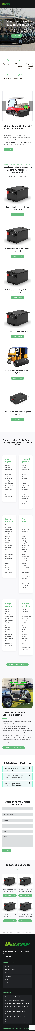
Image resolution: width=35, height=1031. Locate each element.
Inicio (8, 29)
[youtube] (7, 956)
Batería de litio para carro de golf (20, 29)
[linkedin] (10, 956)
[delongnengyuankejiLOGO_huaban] (17, 940)
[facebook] (4, 956)
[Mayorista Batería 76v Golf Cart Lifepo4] (17, 106)
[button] (4, 106)
